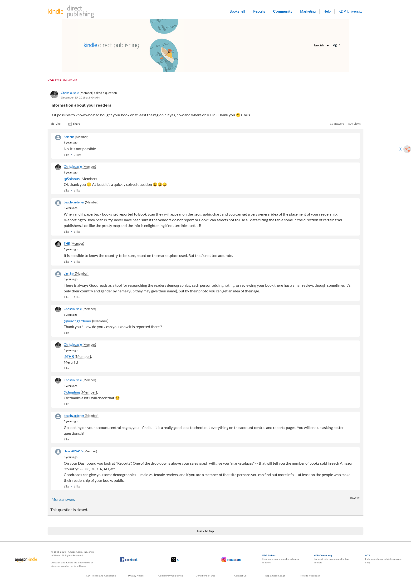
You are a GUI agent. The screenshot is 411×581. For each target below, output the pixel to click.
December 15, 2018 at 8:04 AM (80, 97)
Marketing (308, 11)
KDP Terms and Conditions (101, 575)
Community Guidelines (170, 575)
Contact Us (240, 575)
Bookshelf (237, 11)
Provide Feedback (310, 575)
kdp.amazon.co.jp (275, 575)
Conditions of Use (205, 575)
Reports (259, 11)
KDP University (350, 11)
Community (282, 11)
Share (76, 123)
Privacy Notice (136, 575)
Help (327, 11)
